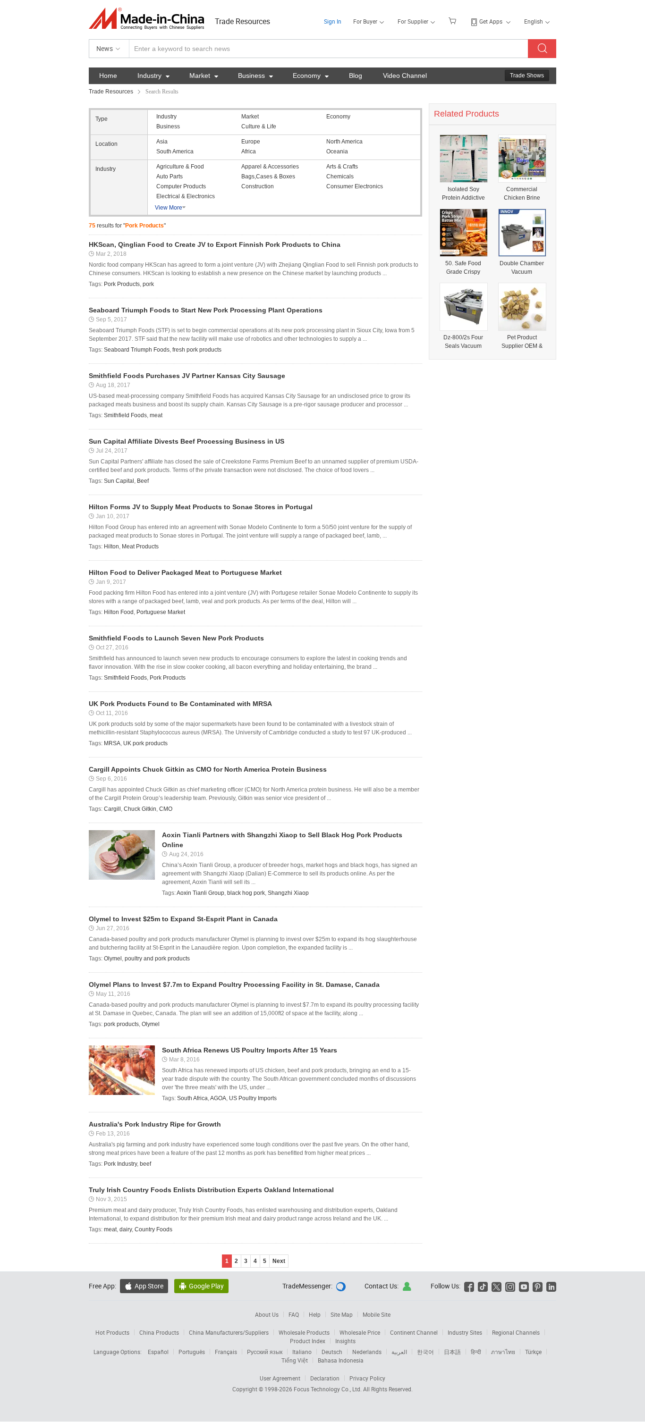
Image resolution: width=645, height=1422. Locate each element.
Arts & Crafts (342, 166)
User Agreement (280, 1378)
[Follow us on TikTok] (483, 1285)
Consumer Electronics (354, 186)
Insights (345, 1341)
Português (191, 1351)
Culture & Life (258, 126)
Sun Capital (119, 481)
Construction (257, 186)
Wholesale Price (359, 1332)
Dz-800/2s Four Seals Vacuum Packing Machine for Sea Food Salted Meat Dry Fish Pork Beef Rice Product (463, 342)
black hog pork (246, 893)
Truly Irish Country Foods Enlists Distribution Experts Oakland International (211, 1190)
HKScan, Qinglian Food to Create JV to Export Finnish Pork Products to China (214, 244)
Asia (162, 141)
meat (156, 415)
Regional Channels (516, 1332)
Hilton (111, 546)
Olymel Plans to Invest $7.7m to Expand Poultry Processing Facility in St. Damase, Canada (234, 984)
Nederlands (367, 1351)
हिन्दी (476, 1351)
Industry (153, 75)
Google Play (201, 1285)
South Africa (192, 1098)
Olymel (113, 958)
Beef (143, 481)
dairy (125, 1229)
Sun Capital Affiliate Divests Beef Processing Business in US (186, 441)
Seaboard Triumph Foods (137, 349)
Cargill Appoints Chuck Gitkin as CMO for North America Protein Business (208, 769)
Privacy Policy (367, 1378)
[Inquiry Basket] (453, 20)
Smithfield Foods (125, 415)
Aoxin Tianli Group (200, 893)
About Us (267, 1314)
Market (203, 75)
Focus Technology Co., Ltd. (328, 1389)
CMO (165, 809)
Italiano (302, 1351)
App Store (144, 1285)
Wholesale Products (304, 1332)
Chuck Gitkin (140, 809)
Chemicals (340, 176)
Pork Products (122, 284)
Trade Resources (242, 21)
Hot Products (112, 1332)
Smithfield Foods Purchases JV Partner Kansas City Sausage (187, 375)
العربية (399, 1351)
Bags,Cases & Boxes (268, 176)
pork (148, 284)
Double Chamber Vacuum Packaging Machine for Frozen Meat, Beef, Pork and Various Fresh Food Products (522, 268)
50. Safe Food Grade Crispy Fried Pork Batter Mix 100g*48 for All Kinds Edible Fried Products (463, 268)
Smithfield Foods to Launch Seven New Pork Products (176, 638)
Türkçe (533, 1351)
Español (158, 1351)
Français (226, 1351)
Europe (250, 141)
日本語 (452, 1351)
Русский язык (264, 1351)
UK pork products (145, 743)
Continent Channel (414, 1332)
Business (255, 75)
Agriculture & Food (180, 166)
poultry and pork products (157, 958)
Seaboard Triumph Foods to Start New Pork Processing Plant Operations (205, 310)
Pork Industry (120, 1164)
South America (175, 151)
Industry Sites (465, 1332)
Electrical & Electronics (185, 196)
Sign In (332, 21)
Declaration (324, 1378)
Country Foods (153, 1229)
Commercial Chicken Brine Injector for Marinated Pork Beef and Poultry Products (522, 194)
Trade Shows (527, 75)
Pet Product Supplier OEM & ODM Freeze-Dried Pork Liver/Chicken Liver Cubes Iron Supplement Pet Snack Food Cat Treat (522, 342)
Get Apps (491, 21)
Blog (355, 75)
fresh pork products (196, 349)
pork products (121, 1024)
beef (145, 1164)
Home (108, 75)
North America (344, 141)
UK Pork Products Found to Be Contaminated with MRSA (180, 703)
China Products (159, 1332)
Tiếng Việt (294, 1360)
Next (278, 1261)
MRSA (112, 743)
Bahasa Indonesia (341, 1360)
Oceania (337, 151)
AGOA (218, 1098)
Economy (311, 75)
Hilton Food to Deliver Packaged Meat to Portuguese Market (185, 572)
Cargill (112, 809)
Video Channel (405, 75)
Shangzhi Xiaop (288, 893)
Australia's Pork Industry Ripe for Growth (155, 1124)
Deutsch (332, 1351)
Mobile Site (376, 1314)
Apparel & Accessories (270, 166)
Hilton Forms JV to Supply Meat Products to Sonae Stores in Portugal (201, 507)
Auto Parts (169, 176)
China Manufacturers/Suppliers (229, 1332)
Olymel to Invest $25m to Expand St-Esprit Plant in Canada (183, 919)
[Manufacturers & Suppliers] (149, 19)
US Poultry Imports (253, 1098)
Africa (248, 151)
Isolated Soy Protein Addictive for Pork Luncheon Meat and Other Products (463, 194)
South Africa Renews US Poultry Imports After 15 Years (249, 1050)
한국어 (425, 1351)
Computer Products (181, 186)
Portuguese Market (160, 612)
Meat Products (140, 546)
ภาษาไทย (503, 1351)
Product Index (307, 1341)
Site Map (342, 1314)
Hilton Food (119, 612)
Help (315, 1314)
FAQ (294, 1314)
